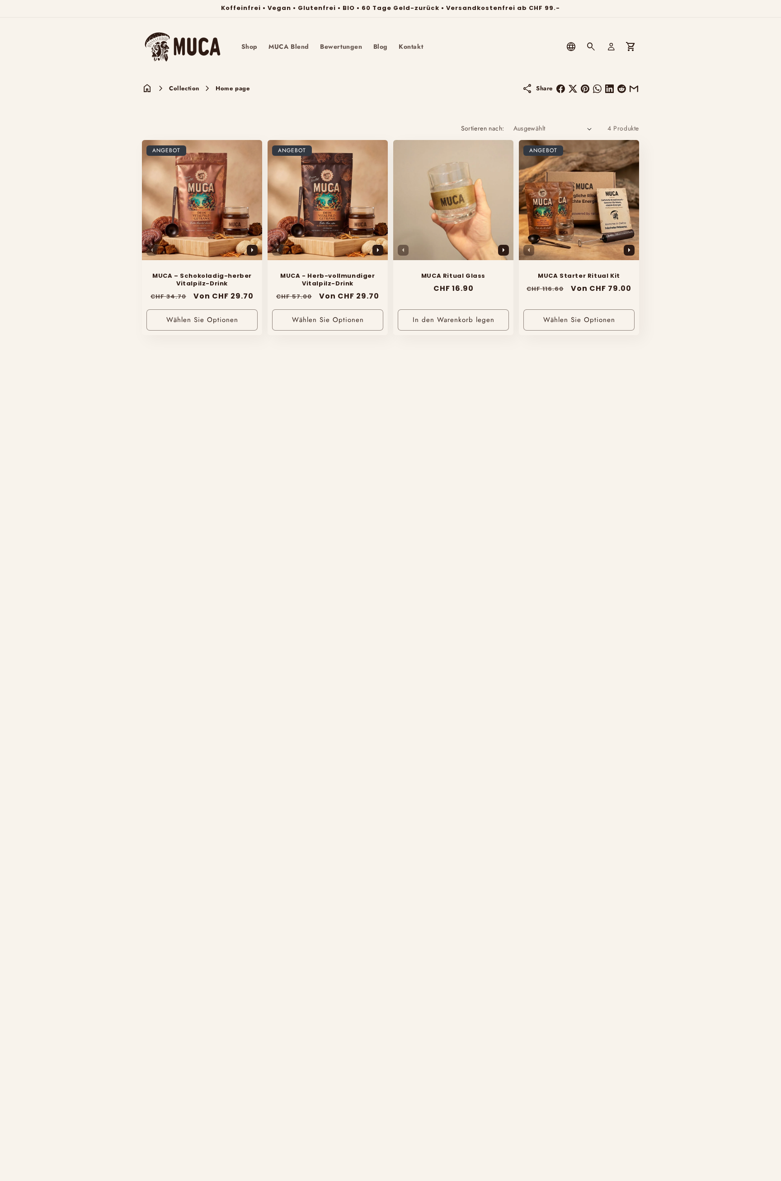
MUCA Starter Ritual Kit (579, 276)
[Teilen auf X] (573, 88)
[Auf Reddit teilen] (621, 88)
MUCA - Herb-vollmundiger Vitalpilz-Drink (327, 280)
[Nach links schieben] (151, 250)
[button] (591, 47)
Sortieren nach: (482, 128)
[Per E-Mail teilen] (634, 88)
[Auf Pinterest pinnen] (585, 88)
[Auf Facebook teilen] (560, 88)
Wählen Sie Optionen (202, 320)
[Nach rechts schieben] (252, 250)
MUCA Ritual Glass (453, 276)
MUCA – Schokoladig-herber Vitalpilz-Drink (202, 280)
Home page (232, 88)
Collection (184, 88)
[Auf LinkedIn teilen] (609, 88)
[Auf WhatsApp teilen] (597, 88)
